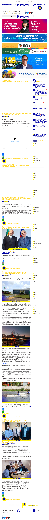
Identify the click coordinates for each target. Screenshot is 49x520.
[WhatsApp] (16, 157)
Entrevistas (15, 11)
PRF (34, 273)
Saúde (35, 292)
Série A (35, 296)
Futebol (35, 209)
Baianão (35, 156)
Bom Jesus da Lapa (37, 160)
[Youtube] (30, 13)
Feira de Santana (36, 207)
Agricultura (35, 145)
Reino (19, 13)
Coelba (35, 173)
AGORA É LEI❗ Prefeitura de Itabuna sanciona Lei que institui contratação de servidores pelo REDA (40, 136)
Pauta (22, 158)
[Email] (16, 156)
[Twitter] (28, 13)
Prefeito (25, 158)
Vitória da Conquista (37, 313)
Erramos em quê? (13, 223)
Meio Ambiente (36, 247)
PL (34, 256)
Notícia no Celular (30, 1)
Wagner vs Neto (36, 315)
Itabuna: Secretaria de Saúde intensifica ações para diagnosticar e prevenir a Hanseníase (40, 109)
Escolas (13, 158)
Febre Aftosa (36, 205)
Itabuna (9, 80)
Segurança (35, 294)
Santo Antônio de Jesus (37, 290)
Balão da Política (5, 11)
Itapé (34, 226)
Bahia (4, 13)
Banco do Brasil (36, 158)
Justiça (35, 239)
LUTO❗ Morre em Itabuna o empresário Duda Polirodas (40, 126)
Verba (27, 158)
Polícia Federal (36, 262)
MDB (34, 245)
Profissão (35, 275)
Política (10, 11)
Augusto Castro (6, 158)
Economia (35, 188)
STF (34, 298)
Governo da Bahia (36, 211)
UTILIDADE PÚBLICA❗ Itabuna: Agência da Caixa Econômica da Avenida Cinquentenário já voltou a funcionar (40, 104)
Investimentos (17, 158)
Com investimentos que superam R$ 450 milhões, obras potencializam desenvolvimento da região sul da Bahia (14, 273)
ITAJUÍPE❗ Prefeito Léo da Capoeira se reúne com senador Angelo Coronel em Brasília (15, 228)
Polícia (35, 260)
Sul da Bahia (7, 413)
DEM (34, 181)
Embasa (35, 192)
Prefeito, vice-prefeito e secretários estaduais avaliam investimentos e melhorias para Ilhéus (14, 421)
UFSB (35, 307)
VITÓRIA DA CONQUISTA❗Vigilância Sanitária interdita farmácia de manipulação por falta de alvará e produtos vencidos (41, 115)
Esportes (11, 13)
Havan (35, 213)
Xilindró (15, 13)
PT (34, 279)
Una (34, 309)
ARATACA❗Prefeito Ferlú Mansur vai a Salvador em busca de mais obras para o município (15, 166)
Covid (35, 177)
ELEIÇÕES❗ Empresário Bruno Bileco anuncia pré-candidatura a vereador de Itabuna (40, 86)
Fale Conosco (24, 1)
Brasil (7, 13)
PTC (34, 281)
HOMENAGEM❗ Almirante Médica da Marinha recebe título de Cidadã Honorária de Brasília (40, 98)
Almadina (35, 147)
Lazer (34, 241)
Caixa (34, 164)
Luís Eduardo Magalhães (37, 243)
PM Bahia (35, 258)
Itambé (35, 224)
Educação (5, 80)
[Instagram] (32, 13)
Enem (34, 194)
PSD (34, 277)
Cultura (35, 179)
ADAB (35, 143)
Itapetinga (35, 228)
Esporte (35, 196)
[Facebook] (26, 13)
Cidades (19, 11)
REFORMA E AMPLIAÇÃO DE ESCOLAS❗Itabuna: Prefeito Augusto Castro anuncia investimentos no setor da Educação (15, 82)
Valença (35, 311)
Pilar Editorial (18, 1)
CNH (34, 171)
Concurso (35, 175)
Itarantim (35, 230)
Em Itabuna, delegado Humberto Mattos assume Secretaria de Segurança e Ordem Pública (40, 130)
